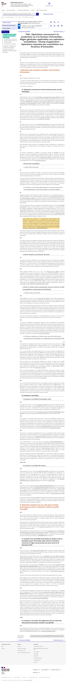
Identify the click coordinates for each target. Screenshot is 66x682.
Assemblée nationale (37, 646)
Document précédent (24, 31)
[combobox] (19, 14)
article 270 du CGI (54, 428)
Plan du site (24, 677)
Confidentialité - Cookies (33, 677)
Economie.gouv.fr (37, 658)
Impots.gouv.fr (36, 660)
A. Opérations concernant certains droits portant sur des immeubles (10, 40)
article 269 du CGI (45, 426)
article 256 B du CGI (47, 448)
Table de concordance (22, 648)
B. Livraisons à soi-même (10, 44)
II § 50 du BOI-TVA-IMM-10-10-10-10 (53, 442)
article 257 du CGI (43, 117)
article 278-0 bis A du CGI (39, 488)
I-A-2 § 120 (43, 378)
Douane (35, 653)
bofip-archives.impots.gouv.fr (23, 652)
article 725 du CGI (24, 284)
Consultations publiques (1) (23, 10)
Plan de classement (11, 10)
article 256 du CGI (39, 160)
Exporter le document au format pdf (51, 22)
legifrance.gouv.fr (55, 669)
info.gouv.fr (35, 669)
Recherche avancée (48, 14)
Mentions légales (17, 677)
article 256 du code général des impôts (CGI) (47, 97)
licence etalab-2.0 (27, 680)
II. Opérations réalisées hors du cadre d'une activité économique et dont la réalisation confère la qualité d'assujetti (9, 49)
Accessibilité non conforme (7, 677)
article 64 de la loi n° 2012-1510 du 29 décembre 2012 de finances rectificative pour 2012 (42, 531)
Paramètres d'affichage (45, 677)
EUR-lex (35, 656)
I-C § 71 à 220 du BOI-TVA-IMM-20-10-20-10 (41, 485)
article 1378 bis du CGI (56, 196)
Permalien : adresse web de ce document (58, 22)
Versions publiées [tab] (6, 28)
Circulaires (36, 651)
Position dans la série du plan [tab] (9, 25)
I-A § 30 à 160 (51, 480)
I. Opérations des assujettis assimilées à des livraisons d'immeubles (9, 36)
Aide (2, 646)
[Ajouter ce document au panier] (54, 22)
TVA (16, 17)
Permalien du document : (21, 636)
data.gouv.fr (36, 672)
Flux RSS (19, 646)
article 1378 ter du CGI (27, 198)
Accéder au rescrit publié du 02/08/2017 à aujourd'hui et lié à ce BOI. (31, 26)
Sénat (35, 662)
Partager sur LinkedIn (58, 25)
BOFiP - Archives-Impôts (42, 10)
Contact (3, 648)
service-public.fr (45, 669)
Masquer (6, 32)
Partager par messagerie (61, 25)
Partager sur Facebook (51, 25)
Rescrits (33, 10)
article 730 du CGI (43, 333)
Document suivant (58, 31)
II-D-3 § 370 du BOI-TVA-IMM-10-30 (39, 598)
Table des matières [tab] (7, 22)
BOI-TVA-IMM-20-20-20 (49, 631)
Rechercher (37, 14)
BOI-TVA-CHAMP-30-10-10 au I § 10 (39, 284)
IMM (20, 17)
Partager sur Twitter (54, 25)
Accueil (3, 10)
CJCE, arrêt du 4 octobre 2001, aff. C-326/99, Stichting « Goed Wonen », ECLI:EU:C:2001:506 (41, 227)
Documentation (21, 650)
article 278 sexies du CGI (42, 412)
